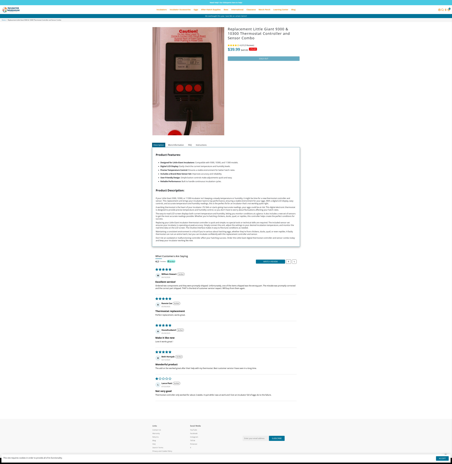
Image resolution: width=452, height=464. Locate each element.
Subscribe (277, 438)
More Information (176, 145)
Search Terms (157, 448)
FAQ (190, 145)
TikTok (192, 440)
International (237, 9)
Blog (293, 9)
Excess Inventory (226, 16)
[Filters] (288, 261)
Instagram (194, 437)
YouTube (193, 430)
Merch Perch (264, 9)
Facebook (193, 433)
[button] (234, 45)
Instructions (201, 145)
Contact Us (156, 430)
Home (4, 20)
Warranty (156, 433)
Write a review (270, 261)
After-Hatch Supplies (211, 9)
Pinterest (193, 444)
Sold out (263, 58)
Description (158, 145)
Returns (155, 437)
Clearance (251, 9)
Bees (226, 9)
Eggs (196, 9)
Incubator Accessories (180, 9)
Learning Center (280, 9)
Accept (442, 458)
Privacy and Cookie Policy (162, 451)
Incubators (162, 9)
